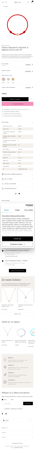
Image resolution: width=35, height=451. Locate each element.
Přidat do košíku (15, 99)
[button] (17, 122)
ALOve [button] (4, 437)
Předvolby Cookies (16, 244)
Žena (5, 399)
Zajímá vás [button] (5, 427)
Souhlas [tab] (6, 210)
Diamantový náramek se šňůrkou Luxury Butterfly (20, 341)
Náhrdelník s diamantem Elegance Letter (8, 305)
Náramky (6, 6)
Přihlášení (28, 403)
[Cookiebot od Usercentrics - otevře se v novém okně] (25, 205)
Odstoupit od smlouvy (17, 443)
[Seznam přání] (28, 2)
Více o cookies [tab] (28, 210)
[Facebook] (2, 414)
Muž (12, 399)
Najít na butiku (18, 104)
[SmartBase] (19, 447)
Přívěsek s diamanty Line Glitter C (8, 341)
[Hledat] (6, 2)
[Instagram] (6, 414)
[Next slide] (33, 332)
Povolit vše (17, 238)
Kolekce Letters (6, 45)
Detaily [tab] (17, 210)
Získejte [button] (4, 432)
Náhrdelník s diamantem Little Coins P (25, 305)
